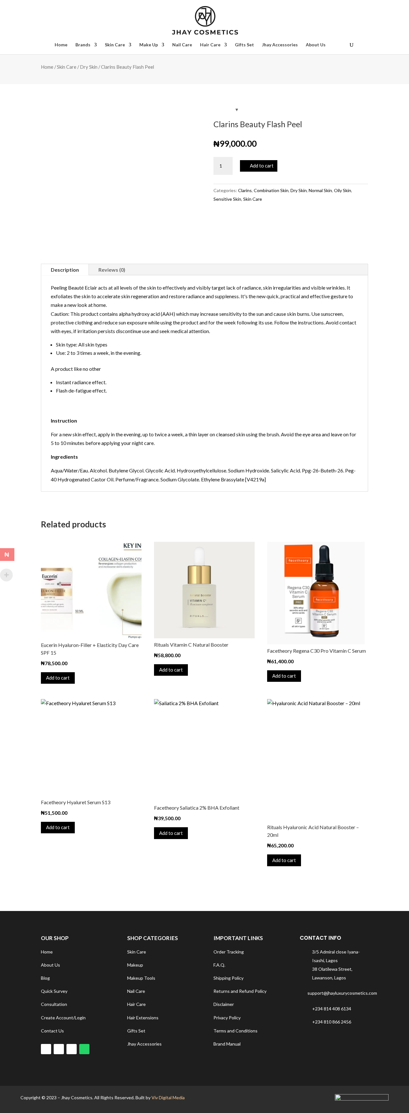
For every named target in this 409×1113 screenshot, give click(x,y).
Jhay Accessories (280, 45)
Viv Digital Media (168, 1097)
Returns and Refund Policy (239, 991)
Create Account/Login (63, 1017)
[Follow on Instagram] (46, 1049)
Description (65, 270)
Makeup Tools (141, 978)
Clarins (245, 190)
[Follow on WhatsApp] (84, 1049)
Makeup (135, 965)
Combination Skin (271, 190)
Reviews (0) (111, 270)
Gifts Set (244, 45)
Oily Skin (342, 190)
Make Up (148, 45)
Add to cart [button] (58, 678)
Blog (45, 978)
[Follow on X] (71, 1049)
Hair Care (210, 45)
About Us (316, 45)
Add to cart (262, 165)
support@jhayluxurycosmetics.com (342, 993)
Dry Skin (88, 67)
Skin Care (115, 45)
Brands (82, 45)
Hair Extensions (142, 1017)
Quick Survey (54, 991)
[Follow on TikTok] (59, 1049)
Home (61, 45)
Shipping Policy (228, 978)
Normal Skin (320, 190)
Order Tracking (228, 951)
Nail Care (182, 45)
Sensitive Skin (227, 199)
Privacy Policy (227, 1017)
